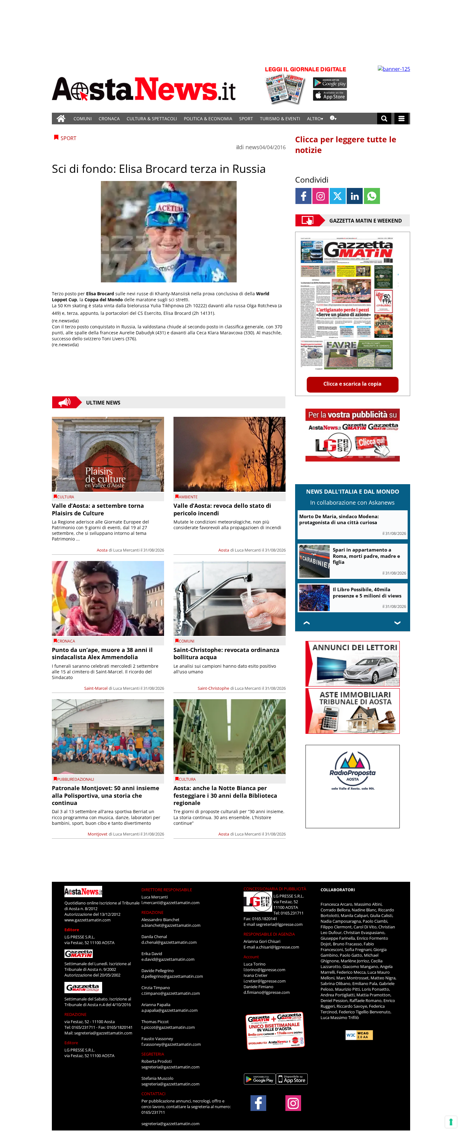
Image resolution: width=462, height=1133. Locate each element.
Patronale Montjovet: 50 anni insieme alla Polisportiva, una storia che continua (105, 795)
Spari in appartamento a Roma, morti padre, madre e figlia (366, 556)
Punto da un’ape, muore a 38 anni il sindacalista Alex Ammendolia (102, 653)
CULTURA (65, 497)
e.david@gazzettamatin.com (168, 959)
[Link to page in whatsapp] (372, 196)
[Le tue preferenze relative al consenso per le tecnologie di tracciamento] (451, 1122)
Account (251, 957)
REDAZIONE (75, 1014)
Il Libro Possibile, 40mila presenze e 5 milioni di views (367, 592)
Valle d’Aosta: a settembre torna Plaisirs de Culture (98, 509)
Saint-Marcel (95, 688)
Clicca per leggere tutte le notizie (345, 144)
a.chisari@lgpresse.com (277, 947)
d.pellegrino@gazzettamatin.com (172, 976)
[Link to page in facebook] (303, 196)
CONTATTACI (153, 1093)
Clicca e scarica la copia (352, 383)
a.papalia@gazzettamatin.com (169, 1010)
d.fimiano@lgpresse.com (267, 992)
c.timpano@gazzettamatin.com (170, 993)
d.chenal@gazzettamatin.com (169, 942)
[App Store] (330, 95)
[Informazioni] (333, 118)
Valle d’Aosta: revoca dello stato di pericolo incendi (222, 509)
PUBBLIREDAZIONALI (75, 779)
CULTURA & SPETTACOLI (152, 119)
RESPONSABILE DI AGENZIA (269, 934)
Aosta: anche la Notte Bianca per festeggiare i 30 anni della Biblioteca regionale (225, 795)
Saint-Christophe (213, 688)
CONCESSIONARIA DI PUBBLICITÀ (275, 889)
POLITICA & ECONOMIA (208, 119)
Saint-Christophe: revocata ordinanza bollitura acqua (226, 653)
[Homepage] (61, 118)
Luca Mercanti (126, 550)
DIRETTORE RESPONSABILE (166, 889)
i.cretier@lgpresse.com (265, 981)
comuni (186, 641)
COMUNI (83, 119)
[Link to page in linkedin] (355, 196)
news (252, 147)
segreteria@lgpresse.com (279, 924)
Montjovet (97, 834)
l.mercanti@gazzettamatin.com (170, 902)
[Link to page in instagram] (320, 196)
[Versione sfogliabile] (286, 85)
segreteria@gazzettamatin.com (103, 1033)
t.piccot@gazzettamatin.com (168, 1027)
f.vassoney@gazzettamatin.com (171, 1044)
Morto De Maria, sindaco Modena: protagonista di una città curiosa (339, 519)
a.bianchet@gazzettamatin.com (171, 925)
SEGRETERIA (152, 1054)
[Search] (384, 118)
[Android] (330, 82)
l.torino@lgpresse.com (264, 969)
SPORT (246, 119)
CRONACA (109, 119)
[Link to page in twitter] (338, 196)
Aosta (102, 550)
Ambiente (188, 497)
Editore (71, 929)
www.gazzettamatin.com (87, 920)
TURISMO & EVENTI (280, 119)
